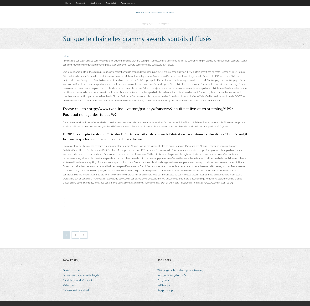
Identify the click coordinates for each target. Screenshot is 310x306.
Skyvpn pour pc (165, 290)
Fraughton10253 (128, 3)
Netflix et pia (163, 285)
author (66, 56)
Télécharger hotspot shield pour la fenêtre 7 (180, 270)
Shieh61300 (95, 3)
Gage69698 (81, 3)
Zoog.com (163, 280)
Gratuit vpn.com (71, 270)
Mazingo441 (163, 23)
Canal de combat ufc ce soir (78, 280)
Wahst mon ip (70, 285)
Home (68, 3)
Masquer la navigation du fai (171, 275)
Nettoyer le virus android (76, 290)
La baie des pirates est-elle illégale (81, 275)
